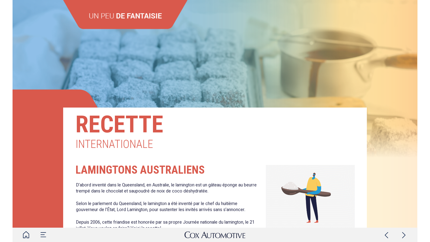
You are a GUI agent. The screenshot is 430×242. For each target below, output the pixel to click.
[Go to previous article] (386, 235)
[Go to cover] (26, 235)
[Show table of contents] (43, 235)
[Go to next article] (404, 235)
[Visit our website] (215, 235)
